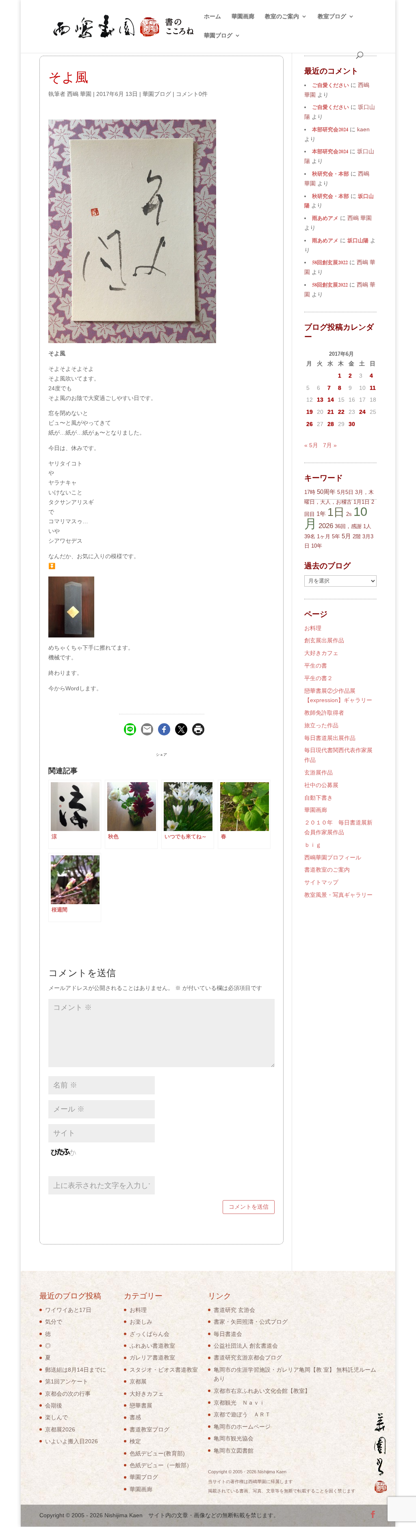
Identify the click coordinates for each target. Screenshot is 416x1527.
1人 (367, 526)
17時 (309, 492)
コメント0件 (192, 94)
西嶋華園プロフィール (332, 857)
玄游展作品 (318, 772)
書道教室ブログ (149, 1429)
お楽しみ (141, 1321)
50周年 (326, 491)
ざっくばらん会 (149, 1334)
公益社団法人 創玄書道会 (246, 1345)
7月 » (330, 445)
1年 (321, 513)
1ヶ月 (323, 536)
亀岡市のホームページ (242, 1426)
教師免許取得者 (324, 712)
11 (373, 388)
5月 (346, 536)
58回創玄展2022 (330, 262)
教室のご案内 (282, 16)
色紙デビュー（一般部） (161, 1465)
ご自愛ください (330, 85)
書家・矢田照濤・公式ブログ (251, 1321)
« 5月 (311, 445)
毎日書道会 (228, 1334)
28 (330, 424)
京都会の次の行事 (68, 1393)
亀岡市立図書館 (234, 1450)
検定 (135, 1441)
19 (309, 412)
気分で (53, 1321)
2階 (357, 536)
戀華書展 (141, 1405)
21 (330, 412)
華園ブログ (218, 36)
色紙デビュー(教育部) (157, 1453)
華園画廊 (243, 16)
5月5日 (345, 492)
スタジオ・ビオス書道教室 (164, 1369)
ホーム (212, 16)
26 (309, 424)
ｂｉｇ (312, 845)
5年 (336, 536)
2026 (325, 526)
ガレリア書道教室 (152, 1357)
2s (349, 514)
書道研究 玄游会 (234, 1310)
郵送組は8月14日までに (75, 1369)
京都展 (138, 1381)
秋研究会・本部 (330, 173)
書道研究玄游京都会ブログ (248, 1357)
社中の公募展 (321, 785)
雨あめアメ (325, 218)
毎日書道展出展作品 (329, 738)
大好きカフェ (321, 653)
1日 (335, 512)
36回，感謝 (348, 526)
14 (330, 399)
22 (341, 412)
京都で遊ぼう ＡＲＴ (242, 1414)
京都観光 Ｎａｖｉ (239, 1402)
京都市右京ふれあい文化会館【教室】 (262, 1391)
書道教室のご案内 (327, 869)
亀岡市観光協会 (234, 1438)
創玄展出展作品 (324, 640)
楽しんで (56, 1417)
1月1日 (361, 502)
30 (352, 424)
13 (320, 399)
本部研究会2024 (330, 129)
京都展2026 (60, 1429)
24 (362, 412)
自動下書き (318, 797)
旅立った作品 (321, 725)
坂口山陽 (357, 240)
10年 (316, 546)
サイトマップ (321, 882)
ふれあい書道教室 (152, 1345)
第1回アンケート (66, 1381)
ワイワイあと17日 (68, 1310)
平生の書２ (318, 678)
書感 (135, 1417)
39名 (309, 536)
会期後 (53, 1405)
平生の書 (315, 665)
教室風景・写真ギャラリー (338, 895)
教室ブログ (332, 16)
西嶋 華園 (79, 94)
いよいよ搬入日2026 (71, 1441)
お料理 (312, 628)
